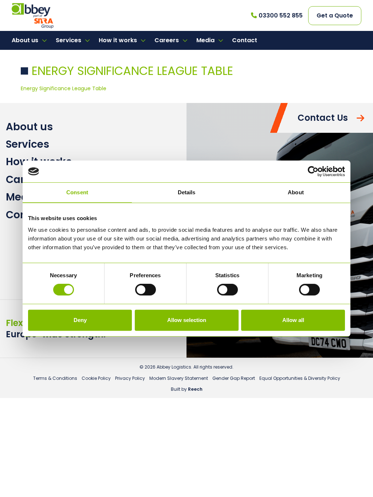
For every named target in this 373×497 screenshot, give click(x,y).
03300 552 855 (281, 16)
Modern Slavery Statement (178, 378)
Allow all (293, 320)
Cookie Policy (96, 378)
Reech (195, 389)
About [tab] (296, 192)
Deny (80, 320)
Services (69, 40)
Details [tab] (187, 192)
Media (206, 40)
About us (26, 40)
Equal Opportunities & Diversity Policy (299, 378)
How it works (118, 40)
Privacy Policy (130, 378)
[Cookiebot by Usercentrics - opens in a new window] (313, 171)
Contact (244, 40)
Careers (167, 40)
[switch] (145, 289)
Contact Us (323, 118)
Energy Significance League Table (63, 88)
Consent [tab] (77, 192)
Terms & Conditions (55, 378)
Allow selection (186, 320)
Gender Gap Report (233, 378)
